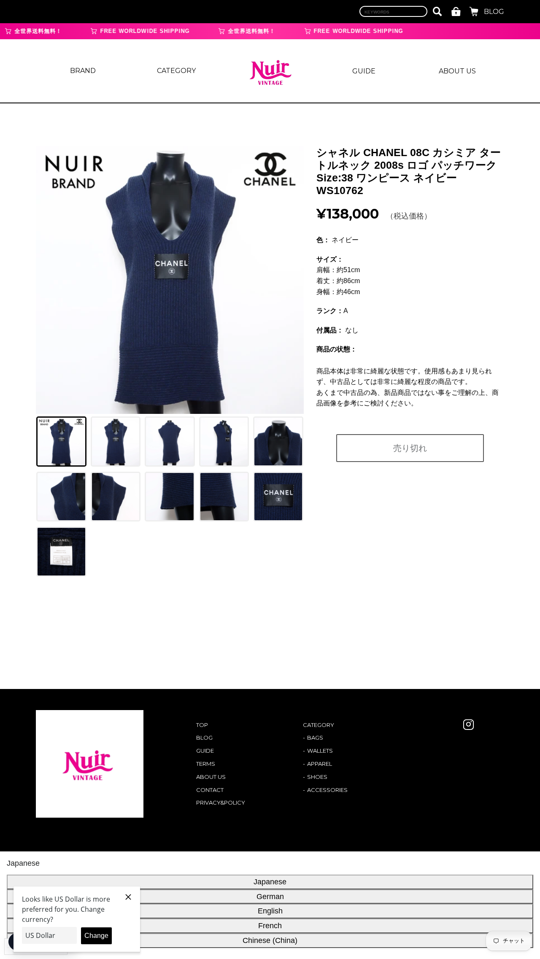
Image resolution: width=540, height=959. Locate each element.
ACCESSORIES (327, 789)
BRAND (83, 71)
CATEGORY (176, 71)
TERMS (205, 763)
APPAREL (319, 763)
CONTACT (210, 789)
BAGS (315, 737)
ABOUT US (457, 71)
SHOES (317, 776)
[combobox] (393, 11)
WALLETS (320, 750)
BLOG (494, 12)
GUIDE (363, 71)
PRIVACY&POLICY (220, 802)
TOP (202, 724)
